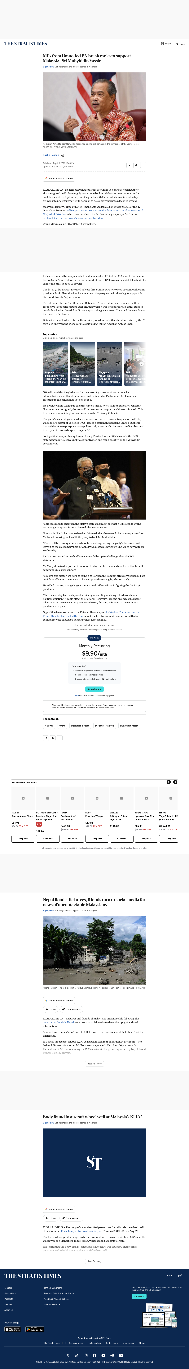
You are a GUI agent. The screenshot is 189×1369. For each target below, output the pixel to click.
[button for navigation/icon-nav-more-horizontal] (143, 165)
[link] (25, 43)
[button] (166, 43)
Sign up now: (48, 66)
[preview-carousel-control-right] (141, 364)
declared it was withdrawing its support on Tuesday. (73, 218)
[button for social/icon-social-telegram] (129, 165)
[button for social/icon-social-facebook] (136, 165)
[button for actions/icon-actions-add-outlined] (62, 155)
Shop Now (23, 839)
